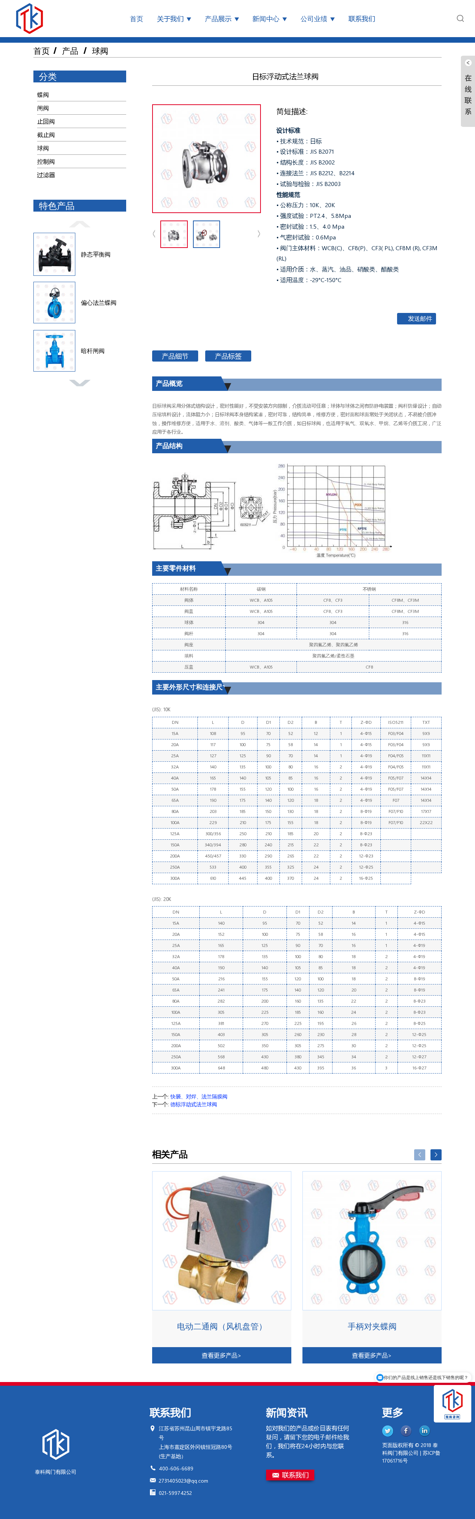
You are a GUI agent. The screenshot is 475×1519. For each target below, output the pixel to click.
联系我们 (361, 18)
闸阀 (43, 108)
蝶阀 (43, 94)
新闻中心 (266, 18)
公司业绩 (314, 18)
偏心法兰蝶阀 (99, 302)
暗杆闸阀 (93, 351)
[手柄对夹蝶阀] (372, 1240)
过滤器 (46, 175)
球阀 (100, 51)
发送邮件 (420, 318)
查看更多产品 (222, 1355)
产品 (70, 51)
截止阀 (46, 134)
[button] (79, 223)
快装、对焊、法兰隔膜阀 (198, 1096)
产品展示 (218, 18)
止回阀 (46, 121)
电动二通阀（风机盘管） (222, 1326)
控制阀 (46, 161)
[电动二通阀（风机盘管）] (221, 1240)
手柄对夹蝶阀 (372, 1326)
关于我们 (170, 18)
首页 (136, 18)
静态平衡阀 (96, 254)
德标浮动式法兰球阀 (193, 1104)
